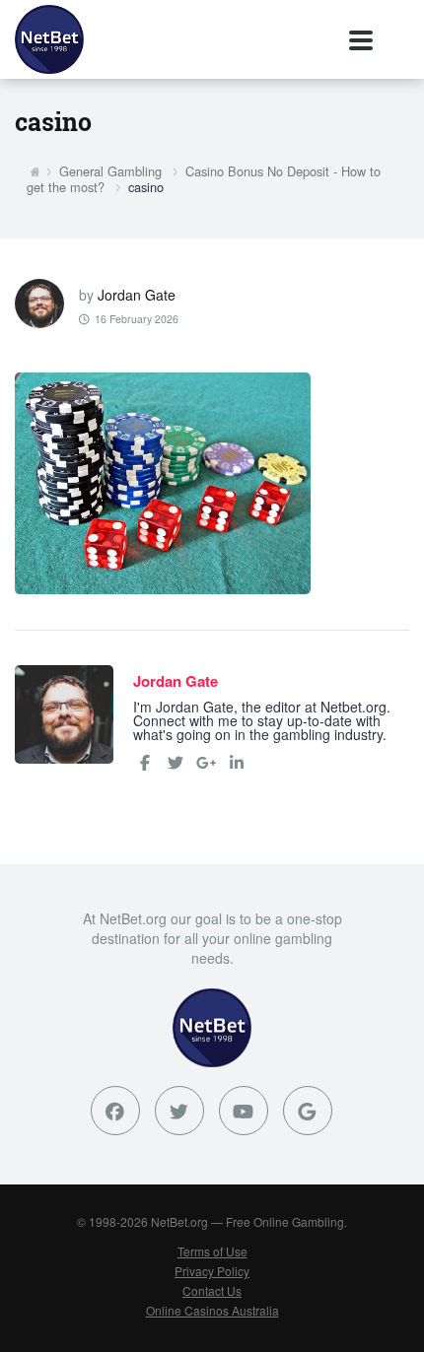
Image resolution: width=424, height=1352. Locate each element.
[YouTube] (243, 1110)
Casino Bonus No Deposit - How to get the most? (204, 179)
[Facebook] (145, 762)
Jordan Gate (137, 294)
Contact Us (212, 1290)
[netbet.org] (49, 39)
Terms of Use (212, 1251)
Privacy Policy (212, 1270)
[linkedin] (236, 762)
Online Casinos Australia (212, 1310)
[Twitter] (175, 762)
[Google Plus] (307, 1110)
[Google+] (206, 762)
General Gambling (110, 171)
